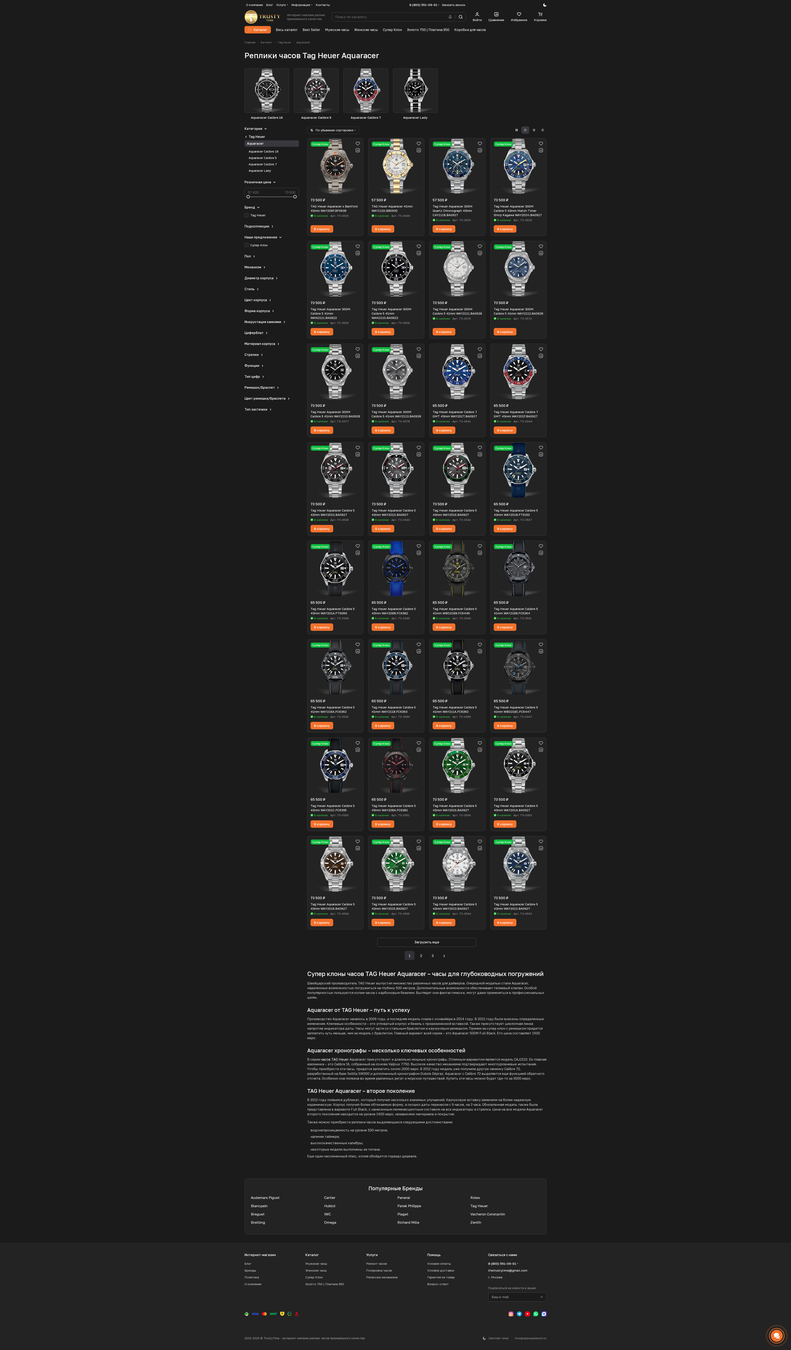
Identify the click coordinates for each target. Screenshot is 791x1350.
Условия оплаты (439, 1263)
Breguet (257, 1214)
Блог (247, 1263)
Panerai (403, 1197)
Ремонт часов (376, 1263)
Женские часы (316, 1270)
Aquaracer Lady (260, 170)
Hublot (329, 1206)
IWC (327, 1214)
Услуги (372, 1255)
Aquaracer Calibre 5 (263, 158)
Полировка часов (379, 1270)
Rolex (475, 1197)
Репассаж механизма (382, 1277)
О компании (252, 1284)
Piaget (402, 1214)
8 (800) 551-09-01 (423, 5)
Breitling (258, 1222)
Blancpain (259, 1206)
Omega (330, 1222)
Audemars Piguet (265, 1197)
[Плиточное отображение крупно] (517, 130)
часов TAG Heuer (335, 1059)
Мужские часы (316, 1263)
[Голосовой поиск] (451, 17)
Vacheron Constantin (487, 1214)
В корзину (322, 229)
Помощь (434, 1255)
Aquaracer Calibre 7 (263, 164)
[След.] (444, 955)
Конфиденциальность (531, 1338)
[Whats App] (535, 1313)
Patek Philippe (409, 1206)
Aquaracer (255, 143)
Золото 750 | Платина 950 (324, 1284)
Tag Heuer (257, 137)
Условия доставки (440, 1270)
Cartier (329, 1197)
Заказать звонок (453, 5)
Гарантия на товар (441, 1277)
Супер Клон (314, 1277)
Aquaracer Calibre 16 (264, 151)
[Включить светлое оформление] (545, 5)
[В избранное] (358, 144)
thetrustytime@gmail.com (507, 1270)
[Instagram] (511, 1313)
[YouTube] (527, 1313)
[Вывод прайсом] (543, 130)
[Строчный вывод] (534, 130)
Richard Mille (408, 1222)
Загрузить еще (426, 942)
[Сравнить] (358, 150)
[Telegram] (519, 1313)
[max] (544, 1313)
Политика (251, 1277)
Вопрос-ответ (438, 1284)
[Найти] (461, 17)
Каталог (312, 1255)
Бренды (250, 1270)
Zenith (475, 1222)
